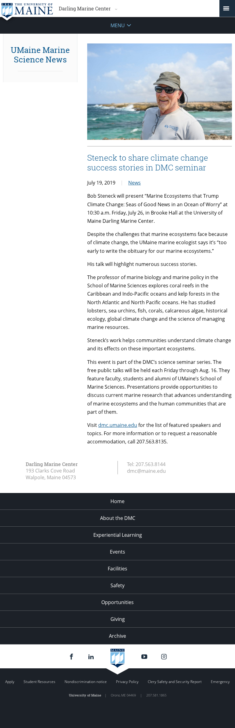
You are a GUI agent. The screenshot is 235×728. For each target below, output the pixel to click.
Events (117, 551)
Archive (117, 636)
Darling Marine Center (85, 8)
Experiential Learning (117, 535)
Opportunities (117, 602)
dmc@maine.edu (146, 471)
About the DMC (117, 518)
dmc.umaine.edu (117, 425)
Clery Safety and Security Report (175, 681)
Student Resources (39, 681)
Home (117, 501)
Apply (9, 681)
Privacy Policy (127, 681)
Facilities (117, 568)
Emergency (220, 681)
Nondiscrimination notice (86, 681)
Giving (117, 619)
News (134, 182)
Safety (117, 585)
